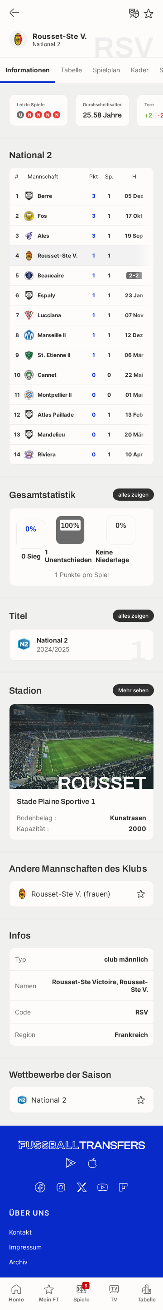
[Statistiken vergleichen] (134, 13)
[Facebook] (40, 1187)
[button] (55, 176)
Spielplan (106, 70)
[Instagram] (60, 1187)
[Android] (71, 1162)
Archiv (18, 1262)
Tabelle (71, 70)
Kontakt (20, 1232)
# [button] (17, 176)
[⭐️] (148, 13)
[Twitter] (81, 1187)
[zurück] (14, 13)
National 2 (47, 44)
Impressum (25, 1247)
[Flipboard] (123, 1187)
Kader (140, 70)
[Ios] (92, 1162)
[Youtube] (102, 1187)
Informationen (27, 70)
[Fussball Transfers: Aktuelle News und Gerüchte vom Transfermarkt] (81, 1145)
